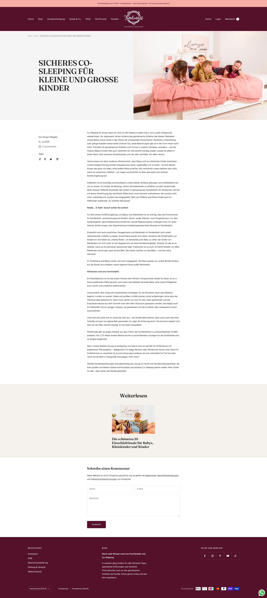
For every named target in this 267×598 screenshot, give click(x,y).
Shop (40, 19)
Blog (115, 563)
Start (30, 36)
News (36, 36)
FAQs (88, 19)
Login (218, 19)
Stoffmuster (101, 19)
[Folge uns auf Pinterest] (220, 556)
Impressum (33, 554)
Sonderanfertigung (56, 19)
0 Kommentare (49, 146)
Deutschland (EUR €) (38, 589)
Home (31, 19)
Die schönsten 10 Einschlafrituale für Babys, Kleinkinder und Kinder (132, 443)
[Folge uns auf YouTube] (228, 556)
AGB (30, 558)
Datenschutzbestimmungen (104, 479)
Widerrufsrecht (35, 571)
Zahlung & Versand (36, 567)
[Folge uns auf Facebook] (205, 556)
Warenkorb (231, 19)
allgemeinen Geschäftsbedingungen (162, 475)
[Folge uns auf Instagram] (212, 556)
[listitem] (40, 159)
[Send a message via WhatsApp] (262, 593)
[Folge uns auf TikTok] (235, 556)
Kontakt (114, 19)
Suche (208, 19)
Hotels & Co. (75, 19)
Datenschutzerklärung (38, 562)
